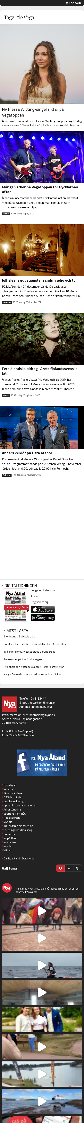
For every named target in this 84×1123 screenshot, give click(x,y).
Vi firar (7, 850)
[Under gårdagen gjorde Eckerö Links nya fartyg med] (42, 1101)
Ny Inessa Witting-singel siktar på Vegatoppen (33, 112)
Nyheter (7, 475)
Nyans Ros (10, 842)
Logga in (75, 3)
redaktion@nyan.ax (42, 702)
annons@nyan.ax (42, 706)
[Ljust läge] (69, 868)
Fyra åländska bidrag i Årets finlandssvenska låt (40, 371)
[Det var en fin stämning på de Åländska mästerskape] (42, 938)
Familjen (7, 302)
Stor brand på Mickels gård (19, 636)
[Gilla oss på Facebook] (42, 763)
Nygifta (8, 846)
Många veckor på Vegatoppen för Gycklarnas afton (40, 189)
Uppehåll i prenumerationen (20, 805)
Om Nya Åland (12, 858)
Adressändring (12, 809)
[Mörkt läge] (77, 868)
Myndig (8, 822)
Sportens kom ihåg (15, 813)
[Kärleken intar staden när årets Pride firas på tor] (42, 911)
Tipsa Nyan (10, 785)
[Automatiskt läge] (60, 868)
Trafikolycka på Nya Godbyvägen (23, 659)
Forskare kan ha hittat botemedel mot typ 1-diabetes (35, 644)
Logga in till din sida (43, 590)
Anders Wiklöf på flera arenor (27, 453)
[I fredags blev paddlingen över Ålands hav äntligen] (42, 965)
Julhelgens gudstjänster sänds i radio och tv (38, 280)
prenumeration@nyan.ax (39, 714)
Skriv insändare (13, 793)
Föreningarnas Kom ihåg (18, 830)
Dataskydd (28, 858)
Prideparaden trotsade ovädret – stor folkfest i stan (34, 667)
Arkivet (35, 596)
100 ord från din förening (18, 826)
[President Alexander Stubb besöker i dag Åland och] (42, 1046)
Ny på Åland (10, 838)
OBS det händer (13, 797)
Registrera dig (39, 602)
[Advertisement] (42, 531)
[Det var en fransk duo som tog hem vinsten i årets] (42, 1074)
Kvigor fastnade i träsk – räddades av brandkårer (32, 674)
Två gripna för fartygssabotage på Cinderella (29, 651)
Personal (9, 789)
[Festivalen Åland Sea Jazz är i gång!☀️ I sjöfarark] (42, 992)
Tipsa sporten (12, 818)
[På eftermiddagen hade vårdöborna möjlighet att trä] (42, 1019)
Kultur (6, 213)
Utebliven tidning (13, 801)
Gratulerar (9, 834)
